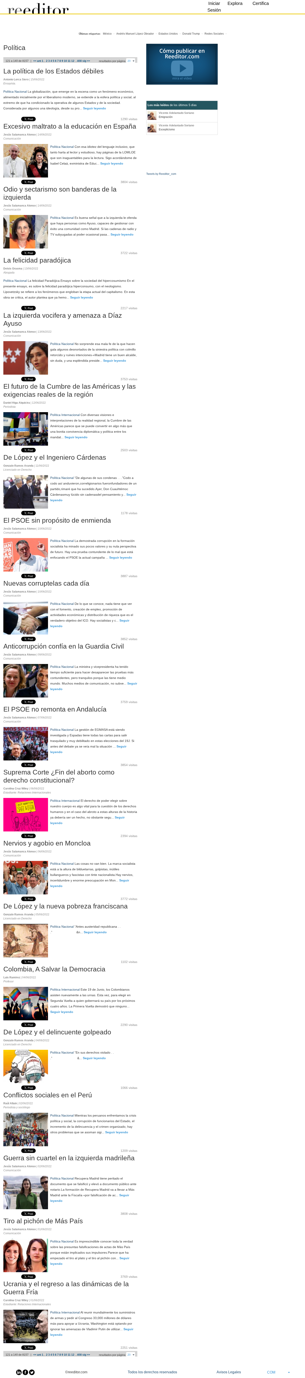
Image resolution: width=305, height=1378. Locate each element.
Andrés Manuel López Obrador (135, 33)
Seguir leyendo (94, 108)
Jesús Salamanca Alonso (19, 134)
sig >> (86, 61)
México (107, 33)
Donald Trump (191, 33)
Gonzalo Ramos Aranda (18, 465)
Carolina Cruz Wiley (16, 788)
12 (72, 61)
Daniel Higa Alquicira (17, 402)
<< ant (37, 61)
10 (65, 61)
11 (69, 61)
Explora (235, 3)
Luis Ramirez (12, 977)
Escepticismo (167, 129)
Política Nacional (15, 91)
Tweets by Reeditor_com (161, 173)
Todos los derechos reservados (152, 1372)
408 (79, 61)
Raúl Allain (10, 1103)
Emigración (166, 117)
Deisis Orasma (13, 268)
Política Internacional (65, 415)
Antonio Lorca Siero (16, 79)
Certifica (261, 3)
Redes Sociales (214, 33)
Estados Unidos (168, 33)
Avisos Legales (229, 1372)
